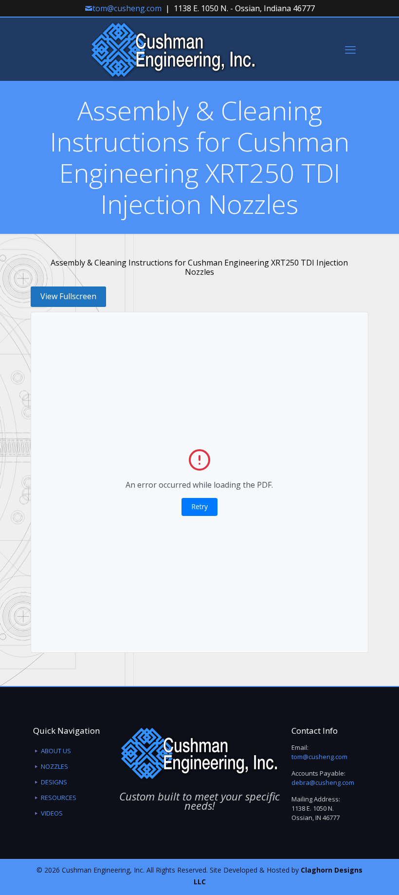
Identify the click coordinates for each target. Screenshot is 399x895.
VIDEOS (52, 813)
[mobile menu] (350, 49)
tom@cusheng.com (127, 8)
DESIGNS (54, 782)
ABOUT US (56, 750)
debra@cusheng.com (322, 782)
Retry (199, 506)
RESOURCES (58, 797)
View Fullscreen (68, 296)
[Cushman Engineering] (173, 49)
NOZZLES (54, 766)
